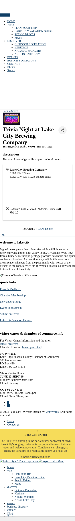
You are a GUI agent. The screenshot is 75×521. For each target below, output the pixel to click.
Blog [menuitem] (10, 513)
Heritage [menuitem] (19, 493)
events (12, 57)
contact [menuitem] (11, 509)
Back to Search (10, 110)
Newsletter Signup (10, 301)
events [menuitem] (11, 503)
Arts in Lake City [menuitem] (25, 500)
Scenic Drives (25, 34)
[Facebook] (8, 402)
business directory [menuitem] (17, 506)
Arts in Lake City (27, 54)
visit (10, 24)
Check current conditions (35, 456)
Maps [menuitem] (18, 483)
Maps (18, 37)
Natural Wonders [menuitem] (24, 496)
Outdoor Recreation (30, 44)
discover (14, 40)
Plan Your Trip (26, 27)
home (11, 21)
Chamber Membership (13, 295)
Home (10, 421)
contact (13, 63)
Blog (11, 67)
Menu (3, 15)
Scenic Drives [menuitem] (23, 480)
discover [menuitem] (12, 486)
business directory (21, 60)
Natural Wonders (28, 50)
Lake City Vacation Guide (33, 31)
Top (2, 234)
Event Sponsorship (11, 307)
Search (11, 70)
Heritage (21, 47)
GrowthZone (45, 228)
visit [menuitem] (9, 470)
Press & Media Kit (10, 289)
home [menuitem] (10, 467)
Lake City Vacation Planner (16, 320)
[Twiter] (8, 405)
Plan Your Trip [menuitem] (23, 473)
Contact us (13, 424)
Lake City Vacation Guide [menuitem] (30, 477)
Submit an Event (9, 314)
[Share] (62, 130)
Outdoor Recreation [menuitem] (26, 490)
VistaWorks (52, 411)
